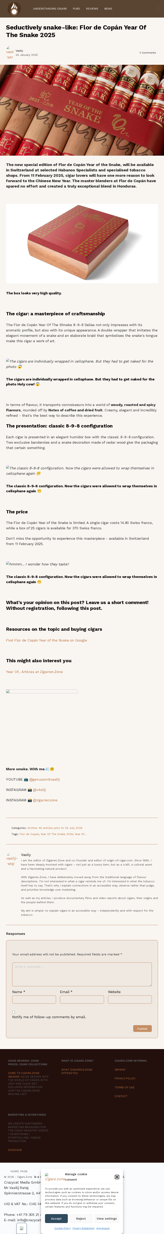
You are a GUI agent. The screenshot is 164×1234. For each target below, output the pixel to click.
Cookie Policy (62, 1228)
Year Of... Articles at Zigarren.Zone (34, 672)
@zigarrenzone (46, 800)
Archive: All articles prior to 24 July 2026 (54, 827)
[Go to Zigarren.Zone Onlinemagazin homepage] (14, 8)
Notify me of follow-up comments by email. (49, 1017)
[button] (117, 1177)
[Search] (153, 8)
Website (114, 992)
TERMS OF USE (125, 1087)
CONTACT (121, 1096)
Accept (56, 1218)
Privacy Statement (83, 1228)
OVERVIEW (15, 1150)
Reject (81, 1218)
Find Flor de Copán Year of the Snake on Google (46, 640)
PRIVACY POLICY (125, 1078)
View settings (107, 1218)
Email (66, 992)
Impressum (103, 1228)
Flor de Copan (29, 834)
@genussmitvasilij (45, 779)
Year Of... (81, 834)
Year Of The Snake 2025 (57, 834)
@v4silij (40, 790)
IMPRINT (120, 1069)
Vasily (19, 50)
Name (18, 992)
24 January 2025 (27, 54)
